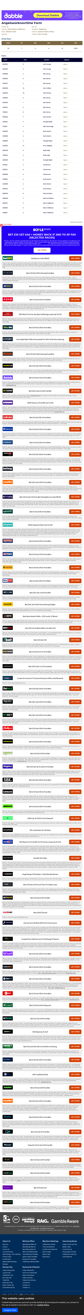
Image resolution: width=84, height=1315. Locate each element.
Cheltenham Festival (49, 1244)
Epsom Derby (47, 1252)
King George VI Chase (69, 1252)
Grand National (67, 1256)
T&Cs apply (51, 988)
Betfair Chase (66, 1247)
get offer (75, 258)
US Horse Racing (8, 1252)
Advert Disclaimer (76, 222)
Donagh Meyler (47, 121)
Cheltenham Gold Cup (69, 1254)
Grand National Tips (9, 1287)
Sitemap (5, 1264)
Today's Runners (28, 1277)
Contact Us (6, 1249)
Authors (5, 1247)
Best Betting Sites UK (29, 1247)
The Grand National (48, 1247)
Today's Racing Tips (9, 1270)
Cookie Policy (7, 1259)
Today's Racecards (28, 1270)
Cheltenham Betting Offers (31, 1261)
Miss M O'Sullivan (48, 198)
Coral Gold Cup (67, 1249)
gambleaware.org (22, 761)
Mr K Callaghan (47, 145)
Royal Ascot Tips (8, 1282)
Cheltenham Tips (8, 1275)
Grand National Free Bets (30, 1254)
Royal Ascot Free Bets (29, 1259)
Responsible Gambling (9, 1261)
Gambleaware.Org (36, 395)
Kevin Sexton (47, 93)
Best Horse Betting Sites (30, 1252)
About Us (5, 1244)
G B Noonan (47, 165)
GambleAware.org (59, 411)
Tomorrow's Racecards (30, 1272)
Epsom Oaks (46, 1254)
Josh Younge (47, 64)
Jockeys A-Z (26, 1285)
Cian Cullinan (47, 88)
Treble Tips (6, 1280)
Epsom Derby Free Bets (30, 1256)
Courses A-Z (26, 1282)
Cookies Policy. (43, 1305)
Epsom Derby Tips (8, 1285)
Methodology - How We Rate (11, 1254)
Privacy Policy (7, 1256)
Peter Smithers (47, 193)
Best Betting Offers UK (29, 1244)
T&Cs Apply (44, 243)
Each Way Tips (7, 1277)
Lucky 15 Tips (6, 1272)
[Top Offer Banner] (42, 15)
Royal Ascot (46, 1256)
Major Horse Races (28, 1275)
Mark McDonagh (48, 126)
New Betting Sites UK (29, 1249)
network (19, 1180)
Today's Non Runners (29, 1280)
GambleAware (34, 1228)
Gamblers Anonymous (47, 1228)
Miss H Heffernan (48, 203)
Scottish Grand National (50, 1249)
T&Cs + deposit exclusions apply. (47, 973)
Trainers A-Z (26, 1287)
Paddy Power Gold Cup (69, 1244)
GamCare (76, 1226)
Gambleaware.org (11, 385)
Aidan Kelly (46, 150)
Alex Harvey (46, 74)
